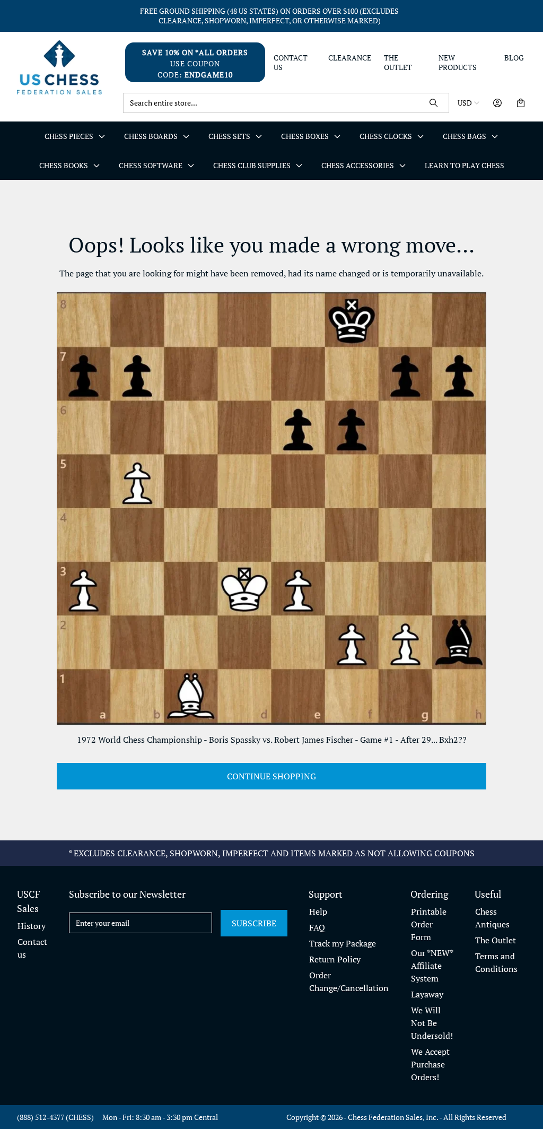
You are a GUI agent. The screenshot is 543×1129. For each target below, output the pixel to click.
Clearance (349, 58)
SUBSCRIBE (254, 923)
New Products (458, 62)
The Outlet (398, 62)
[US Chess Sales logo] (66, 67)
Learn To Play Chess (464, 165)
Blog (514, 58)
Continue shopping (271, 776)
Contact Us (291, 62)
